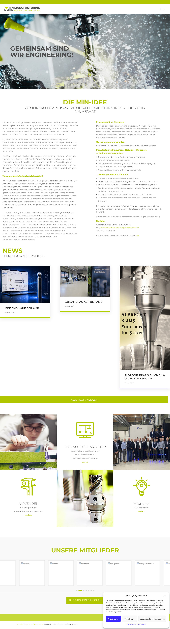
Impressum (142, 624)
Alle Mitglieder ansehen (85, 600)
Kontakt (20, 625)
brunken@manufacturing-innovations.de (120, 227)
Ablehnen (129, 619)
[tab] (76, 590)
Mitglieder (142, 503)
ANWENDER (28, 503)
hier (138, 235)
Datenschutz (132, 624)
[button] (165, 595)
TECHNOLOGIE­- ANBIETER (85, 447)
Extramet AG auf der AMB (83, 301)
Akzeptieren (113, 619)
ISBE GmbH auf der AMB (22, 308)
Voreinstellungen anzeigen (152, 619)
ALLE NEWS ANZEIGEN (84, 399)
